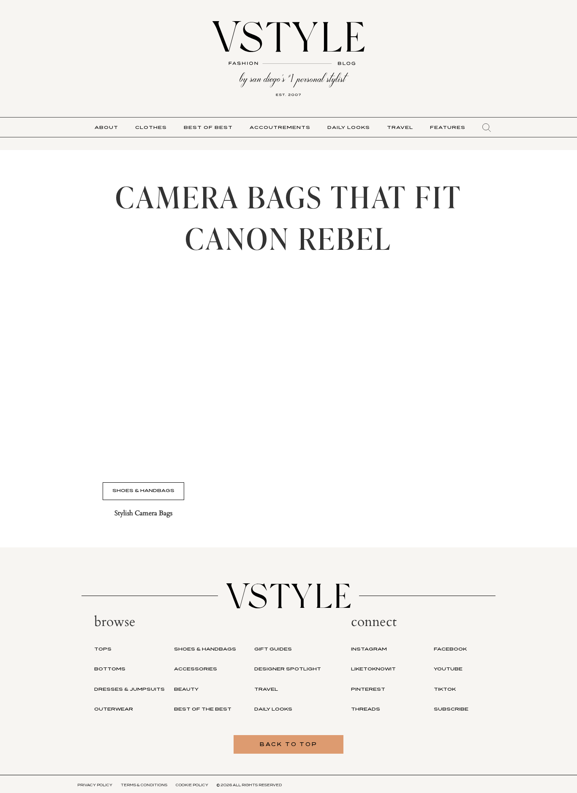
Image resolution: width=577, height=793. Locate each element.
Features (447, 127)
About (106, 127)
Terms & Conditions (144, 785)
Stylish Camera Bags (143, 513)
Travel (400, 127)
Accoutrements (280, 127)
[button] (486, 127)
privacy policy (94, 785)
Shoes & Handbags (143, 490)
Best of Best (208, 127)
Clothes (151, 127)
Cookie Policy (192, 785)
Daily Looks (348, 127)
